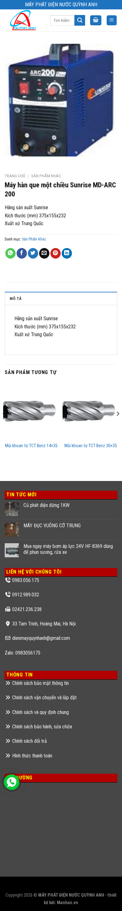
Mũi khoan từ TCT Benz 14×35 (31, 445)
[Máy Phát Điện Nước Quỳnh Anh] (23, 20)
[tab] (61, 298)
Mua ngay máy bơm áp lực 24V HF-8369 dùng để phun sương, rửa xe (68, 549)
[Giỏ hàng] (95, 20)
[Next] (117, 426)
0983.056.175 (25, 580)
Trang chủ (15, 175)
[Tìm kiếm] (79, 20)
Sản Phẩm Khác (46, 175)
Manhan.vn (67, 902)
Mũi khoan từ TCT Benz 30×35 (90, 445)
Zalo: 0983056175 (22, 653)
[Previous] (4, 426)
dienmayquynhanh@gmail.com (41, 638)
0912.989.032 (25, 595)
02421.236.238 (27, 609)
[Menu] (112, 20)
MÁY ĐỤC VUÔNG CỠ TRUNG (52, 526)
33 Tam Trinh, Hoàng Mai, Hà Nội (44, 624)
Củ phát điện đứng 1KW (46, 505)
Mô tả (16, 298)
